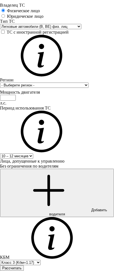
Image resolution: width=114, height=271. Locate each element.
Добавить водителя (78, 212)
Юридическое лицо (25, 16)
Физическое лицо (23, 10)
